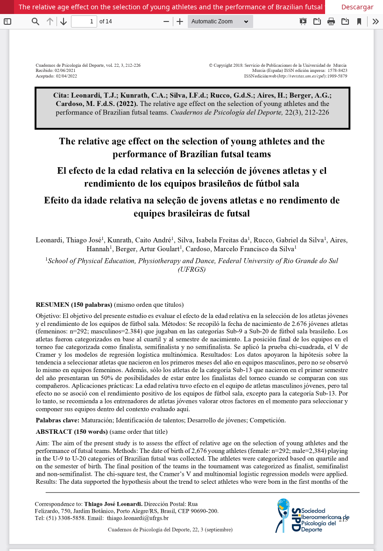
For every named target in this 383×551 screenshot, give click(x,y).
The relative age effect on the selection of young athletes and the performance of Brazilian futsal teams (181, 6)
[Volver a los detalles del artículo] (7, 7)
